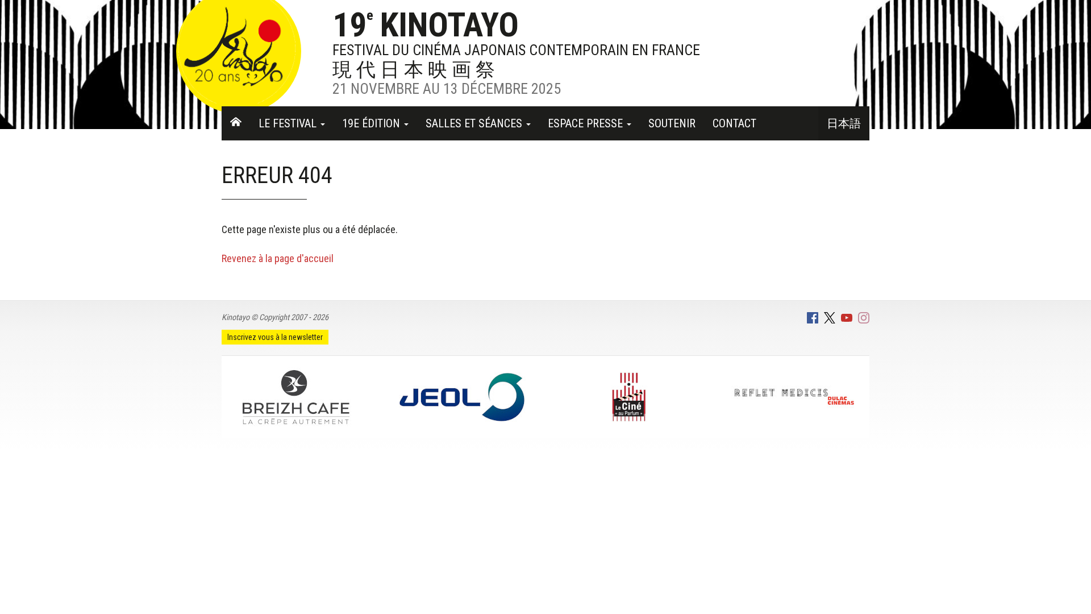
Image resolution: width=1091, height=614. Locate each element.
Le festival (289, 123)
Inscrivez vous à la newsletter (275, 337)
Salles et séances (475, 123)
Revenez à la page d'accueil (278, 258)
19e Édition (372, 123)
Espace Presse (587, 123)
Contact (734, 123)
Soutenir (672, 123)
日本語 (844, 123)
